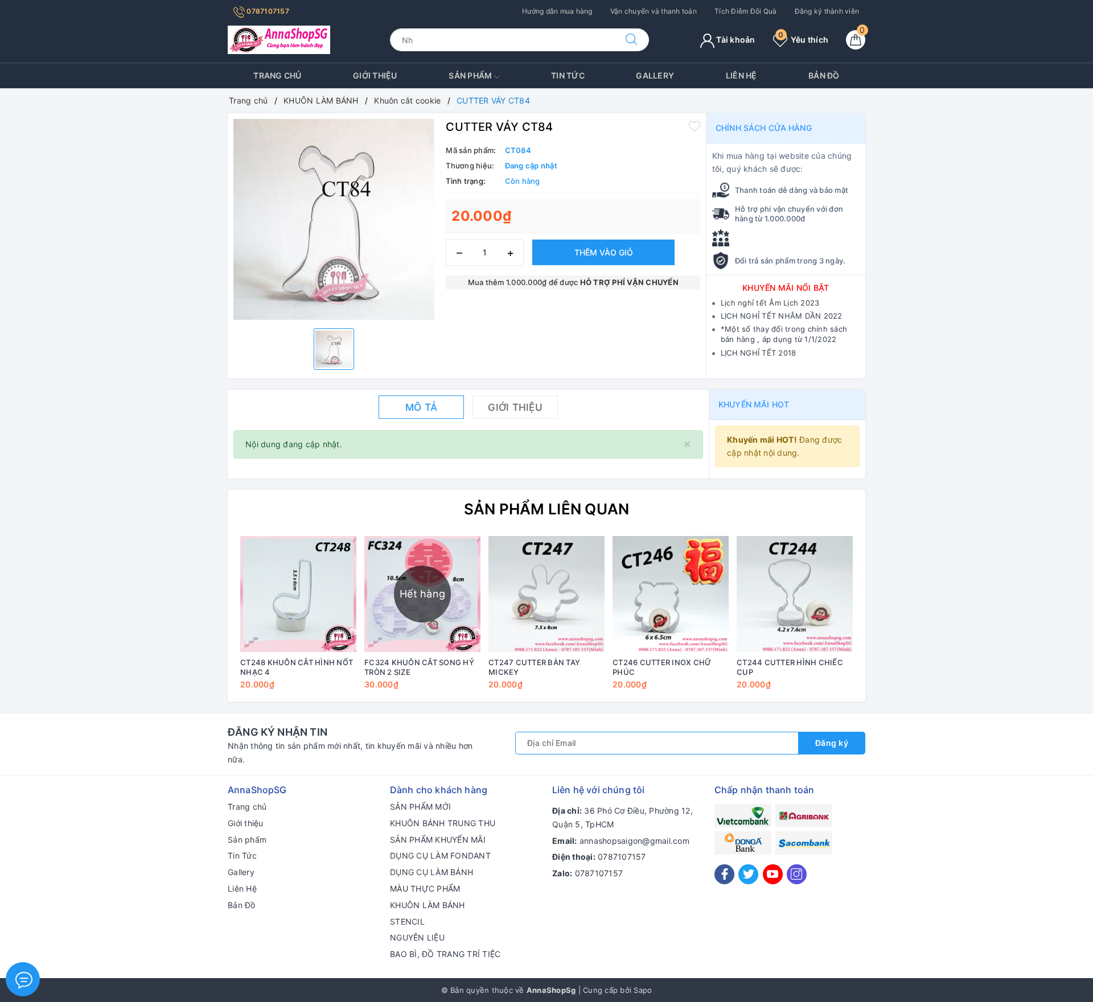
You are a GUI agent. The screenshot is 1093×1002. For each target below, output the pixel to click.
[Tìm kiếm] (631, 39)
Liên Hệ (741, 75)
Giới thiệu (375, 75)
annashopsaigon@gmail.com (634, 841)
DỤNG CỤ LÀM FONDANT (440, 855)
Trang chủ (277, 75)
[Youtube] (773, 874)
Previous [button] (204, 620)
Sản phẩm (471, 75)
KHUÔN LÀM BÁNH (427, 905)
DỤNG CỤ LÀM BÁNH (431, 872)
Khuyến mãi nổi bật (785, 287)
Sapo (643, 990)
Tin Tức (568, 75)
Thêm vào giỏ (603, 252)
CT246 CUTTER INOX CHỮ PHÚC (662, 667)
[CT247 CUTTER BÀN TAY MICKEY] (546, 594)
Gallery (655, 75)
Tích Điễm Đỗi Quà (745, 11)
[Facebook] (724, 874)
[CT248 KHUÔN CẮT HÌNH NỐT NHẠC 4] (298, 594)
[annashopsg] (279, 39)
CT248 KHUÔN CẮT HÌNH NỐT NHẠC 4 (296, 667)
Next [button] (888, 620)
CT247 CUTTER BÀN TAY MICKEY (534, 667)
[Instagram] (797, 874)
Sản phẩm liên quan (547, 509)
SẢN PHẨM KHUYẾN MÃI (438, 839)
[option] (333, 219)
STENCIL (407, 921)
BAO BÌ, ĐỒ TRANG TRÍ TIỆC (445, 954)
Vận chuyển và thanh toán (653, 11)
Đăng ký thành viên (827, 11)
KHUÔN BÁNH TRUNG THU (442, 823)
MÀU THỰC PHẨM (425, 888)
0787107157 (267, 11)
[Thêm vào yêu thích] (694, 126)
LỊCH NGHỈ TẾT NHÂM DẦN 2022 (782, 315)
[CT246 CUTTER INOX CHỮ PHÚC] (671, 594)
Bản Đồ (824, 75)
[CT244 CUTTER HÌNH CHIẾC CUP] (795, 594)
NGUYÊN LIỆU (417, 937)
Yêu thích (803, 39)
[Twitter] (748, 874)
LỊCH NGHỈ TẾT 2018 (758, 352)
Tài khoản (734, 39)
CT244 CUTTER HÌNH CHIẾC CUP (790, 667)
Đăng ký (832, 743)
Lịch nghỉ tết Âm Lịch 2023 (770, 302)
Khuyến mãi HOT (753, 404)
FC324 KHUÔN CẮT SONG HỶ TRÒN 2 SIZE (419, 667)
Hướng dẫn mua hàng (557, 11)
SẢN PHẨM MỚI (420, 806)
